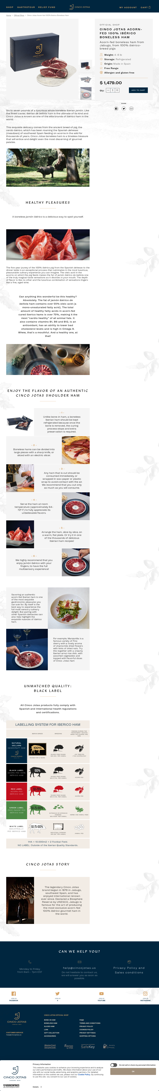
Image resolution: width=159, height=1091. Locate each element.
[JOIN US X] (57, 994)
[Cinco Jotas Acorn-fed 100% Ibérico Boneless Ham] (86, 66)
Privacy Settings (88, 1033)
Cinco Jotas (16, 1018)
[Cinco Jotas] (79, 7)
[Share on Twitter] (124, 110)
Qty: (102, 90)
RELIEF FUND (46, 7)
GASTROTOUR (26, 7)
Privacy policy (86, 1026)
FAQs (82, 1020)
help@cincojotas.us (13, 1035)
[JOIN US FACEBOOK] (13, 994)
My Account (128, 7)
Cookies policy (86, 1030)
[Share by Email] (131, 110)
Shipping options (88, 1036)
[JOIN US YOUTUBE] (101, 994)
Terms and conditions (90, 1023)
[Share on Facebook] (116, 110)
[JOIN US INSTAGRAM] (145, 994)
